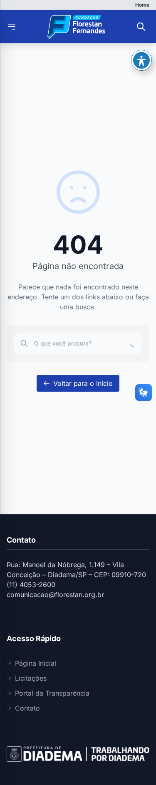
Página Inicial (35, 663)
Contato (27, 708)
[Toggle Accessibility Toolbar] (141, 60)
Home (142, 5)
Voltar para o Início (83, 383)
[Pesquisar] (141, 26)
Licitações (31, 678)
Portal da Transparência (52, 693)
